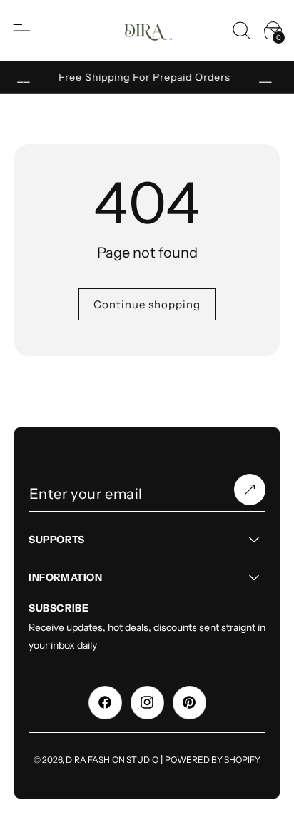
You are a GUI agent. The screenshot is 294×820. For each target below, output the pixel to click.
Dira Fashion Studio (112, 759)
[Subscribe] (250, 489)
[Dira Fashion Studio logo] (147, 30)
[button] (241, 30)
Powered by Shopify (212, 759)
